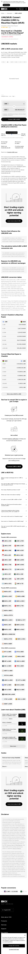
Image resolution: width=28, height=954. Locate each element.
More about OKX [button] (6, 917)
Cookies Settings (14, 949)
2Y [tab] (24, 62)
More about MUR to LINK (14, 394)
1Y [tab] (20, 62)
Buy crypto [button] (4, 932)
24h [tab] (7, 62)
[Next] (26, 891)
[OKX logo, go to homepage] (4, 9)
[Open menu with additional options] (26, 9)
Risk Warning (19, 845)
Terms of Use (10, 845)
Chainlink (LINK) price (12, 152)
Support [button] (3, 928)
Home (2, 13)
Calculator (9, 13)
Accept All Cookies (14, 945)
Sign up (21, 8)
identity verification (13, 438)
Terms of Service (16, 848)
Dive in (4, 766)
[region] (14, 943)
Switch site (6, 5)
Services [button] (3, 925)
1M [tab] (16, 62)
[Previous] (2, 891)
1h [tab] (3, 62)
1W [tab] (12, 62)
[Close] (25, 935)
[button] (17, 9)
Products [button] (4, 921)
